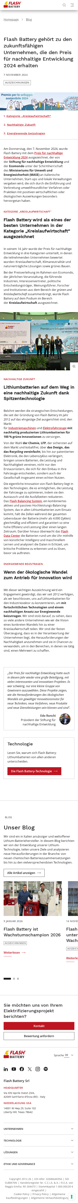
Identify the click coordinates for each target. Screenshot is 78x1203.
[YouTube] (14, 1069)
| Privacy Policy (39, 1194)
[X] (30, 1069)
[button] (7, 979)
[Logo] (12, 5)
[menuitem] (6, 1069)
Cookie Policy (21, 1194)
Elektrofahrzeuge (55, 428)
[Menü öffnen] (72, 5)
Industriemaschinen (22, 428)
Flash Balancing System (26, 501)
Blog (29, 19)
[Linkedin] (6, 1069)
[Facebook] (22, 1069)
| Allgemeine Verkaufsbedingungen (50, 1198)
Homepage (11, 19)
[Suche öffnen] (64, 5)
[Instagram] (38, 1069)
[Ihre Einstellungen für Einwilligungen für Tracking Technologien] (71, 1196)
